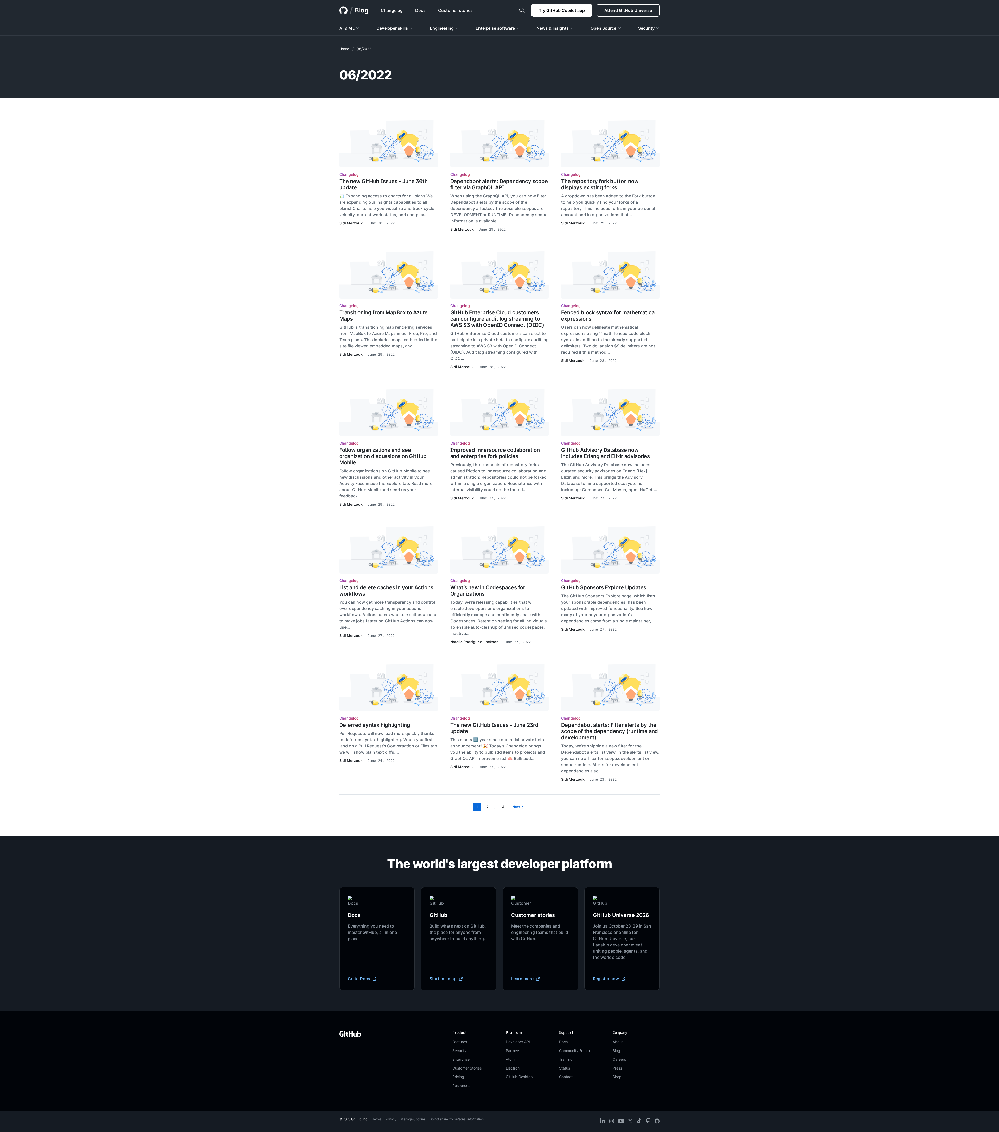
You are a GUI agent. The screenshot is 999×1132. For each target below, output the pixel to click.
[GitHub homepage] (343, 10)
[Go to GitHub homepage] (350, 1034)
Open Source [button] (603, 28)
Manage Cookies (413, 1119)
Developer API (518, 1042)
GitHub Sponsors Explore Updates (603, 587)
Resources (461, 1085)
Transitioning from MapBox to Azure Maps (383, 315)
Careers (619, 1059)
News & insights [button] (552, 28)
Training (566, 1059)
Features (459, 1042)
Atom (510, 1059)
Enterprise (461, 1059)
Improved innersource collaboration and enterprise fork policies (495, 453)
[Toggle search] (522, 10)
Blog (361, 10)
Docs (563, 1042)
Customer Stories (467, 1068)
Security (459, 1050)
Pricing (458, 1076)
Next (516, 807)
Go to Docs (359, 978)
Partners (513, 1050)
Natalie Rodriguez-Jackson (474, 642)
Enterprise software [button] (495, 28)
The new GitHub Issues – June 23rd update (494, 728)
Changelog (349, 174)
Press (617, 1068)
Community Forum (574, 1050)
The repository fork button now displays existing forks (599, 184)
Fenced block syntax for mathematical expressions (608, 315)
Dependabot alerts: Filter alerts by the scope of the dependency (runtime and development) (609, 731)
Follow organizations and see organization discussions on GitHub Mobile (383, 456)
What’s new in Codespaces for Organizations (487, 590)
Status (564, 1068)
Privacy (390, 1119)
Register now (606, 978)
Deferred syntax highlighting (374, 725)
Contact (566, 1076)
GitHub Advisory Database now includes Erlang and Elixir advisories (605, 453)
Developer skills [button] (392, 28)
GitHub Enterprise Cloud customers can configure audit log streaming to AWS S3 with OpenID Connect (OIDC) (497, 318)
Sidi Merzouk (351, 223)
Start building (444, 978)
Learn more (523, 978)
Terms (376, 1119)
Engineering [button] (442, 28)
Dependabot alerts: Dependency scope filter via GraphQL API (499, 184)
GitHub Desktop (519, 1076)
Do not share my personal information (457, 1119)
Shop (617, 1076)
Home (344, 49)
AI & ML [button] (347, 28)
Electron (513, 1068)
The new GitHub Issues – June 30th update (383, 184)
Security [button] (646, 28)
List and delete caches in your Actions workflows (386, 590)
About (618, 1042)
